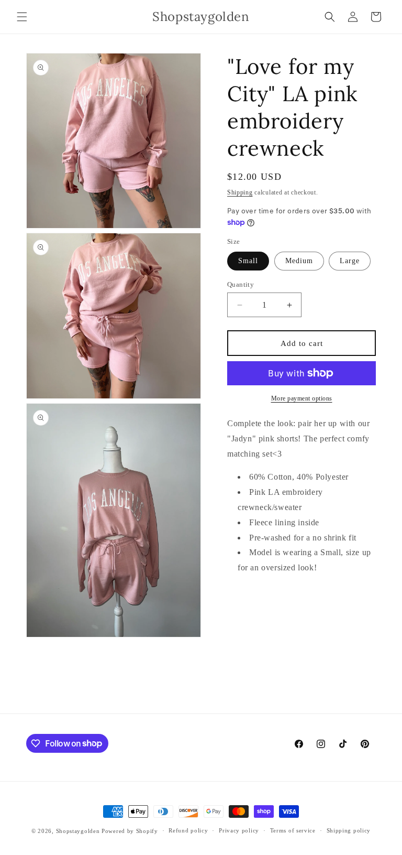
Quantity (240, 284)
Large (350, 261)
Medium (299, 261)
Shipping (240, 192)
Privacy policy (239, 830)
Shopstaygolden (78, 831)
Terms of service (293, 830)
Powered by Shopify (130, 831)
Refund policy (188, 830)
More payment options (301, 398)
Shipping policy (349, 830)
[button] (22, 16)
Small (248, 261)
